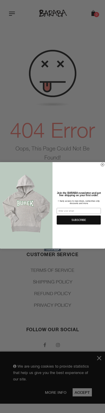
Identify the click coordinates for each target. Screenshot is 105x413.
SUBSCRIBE (78, 220)
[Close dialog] (102, 164)
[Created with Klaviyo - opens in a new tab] (52, 250)
